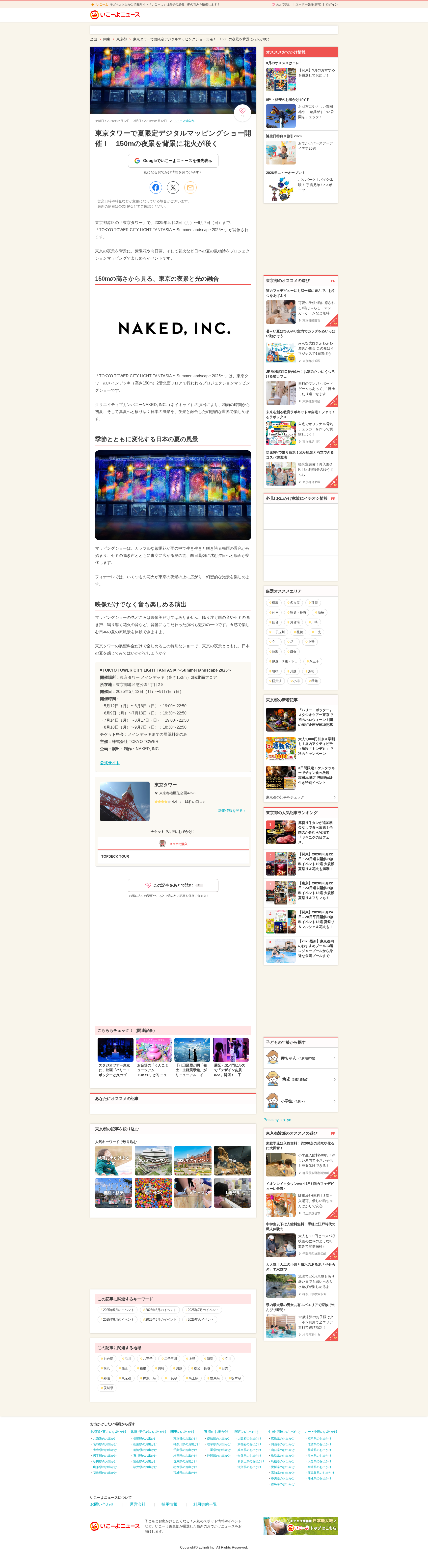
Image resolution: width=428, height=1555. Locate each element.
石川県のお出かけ (145, 1455)
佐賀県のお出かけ (319, 1444)
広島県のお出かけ (283, 1438)
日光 (225, 1368)
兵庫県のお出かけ (249, 1450)
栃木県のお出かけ (185, 1467)
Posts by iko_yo (277, 1120)
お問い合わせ (102, 1504)
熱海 (275, 652)
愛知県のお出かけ (219, 1438)
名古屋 (295, 602)
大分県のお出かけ (319, 1461)
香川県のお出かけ (283, 1478)
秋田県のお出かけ (105, 1461)
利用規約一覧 (205, 1504)
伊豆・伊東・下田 (285, 661)
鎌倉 (125, 1368)
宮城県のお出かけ (105, 1444)
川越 (179, 1368)
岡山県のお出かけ (283, 1444)
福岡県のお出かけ (319, 1438)
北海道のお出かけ (105, 1438)
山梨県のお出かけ (145, 1444)
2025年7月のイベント (203, 1310)
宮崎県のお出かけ (319, 1467)
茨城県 (108, 1388)
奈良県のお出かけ (249, 1455)
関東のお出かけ (182, 1432)
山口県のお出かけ (283, 1450)
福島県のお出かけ (105, 1472)
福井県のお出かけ (145, 1467)
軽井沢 (277, 681)
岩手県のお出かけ (105, 1455)
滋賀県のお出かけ (249, 1467)
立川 (228, 1359)
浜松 (311, 671)
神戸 (275, 612)
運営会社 (138, 1504)
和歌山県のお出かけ (251, 1461)
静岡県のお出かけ (219, 1455)
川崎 (161, 1368)
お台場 (108, 1359)
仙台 (275, 622)
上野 (192, 1359)
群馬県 (215, 1378)
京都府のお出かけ (249, 1444)
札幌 (299, 632)
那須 (107, 1378)
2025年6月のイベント (161, 1310)
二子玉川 (170, 1359)
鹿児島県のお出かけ (321, 1472)
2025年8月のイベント (118, 1319)
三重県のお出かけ (219, 1450)
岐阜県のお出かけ (219, 1444)
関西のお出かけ (247, 1432)
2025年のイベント (201, 1319)
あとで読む (283, 4)
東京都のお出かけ (185, 1438)
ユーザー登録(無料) (308, 4)
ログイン (332, 4)
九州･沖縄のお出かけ (321, 1432)
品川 (128, 1359)
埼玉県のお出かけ (185, 1455)
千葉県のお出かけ (185, 1450)
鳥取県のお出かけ (283, 1455)
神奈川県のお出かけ (186, 1444)
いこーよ (102, 4)
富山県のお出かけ (145, 1461)
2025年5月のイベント (118, 1310)
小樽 (296, 681)
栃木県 (236, 1378)
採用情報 (169, 1504)
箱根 (143, 1368)
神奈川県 (149, 1378)
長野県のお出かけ (145, 1438)
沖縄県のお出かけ (319, 1478)
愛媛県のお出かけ (283, 1467)
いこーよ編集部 (184, 121)
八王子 (148, 1359)
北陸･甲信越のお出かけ (148, 1432)
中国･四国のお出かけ (284, 1432)
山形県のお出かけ (105, 1467)
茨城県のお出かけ (185, 1472)
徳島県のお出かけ (283, 1484)
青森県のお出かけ (105, 1450)
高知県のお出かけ (283, 1472)
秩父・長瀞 (202, 1368)
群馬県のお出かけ (185, 1461)
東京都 (126, 1378)
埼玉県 (193, 1378)
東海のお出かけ (216, 1432)
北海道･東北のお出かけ (108, 1432)
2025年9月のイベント (161, 1319)
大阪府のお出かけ (249, 1438)
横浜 (107, 1368)
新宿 (210, 1359)
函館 (314, 681)
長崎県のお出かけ (319, 1450)
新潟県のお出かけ (145, 1450)
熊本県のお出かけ (319, 1455)
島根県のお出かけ (283, 1461)
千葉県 (172, 1378)
